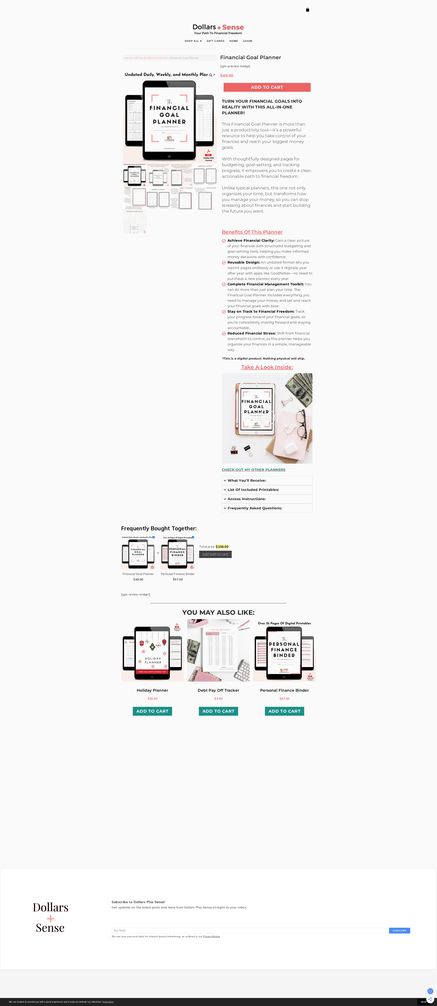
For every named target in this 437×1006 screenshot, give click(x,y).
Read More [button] (108, 1002)
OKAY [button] (424, 1002)
